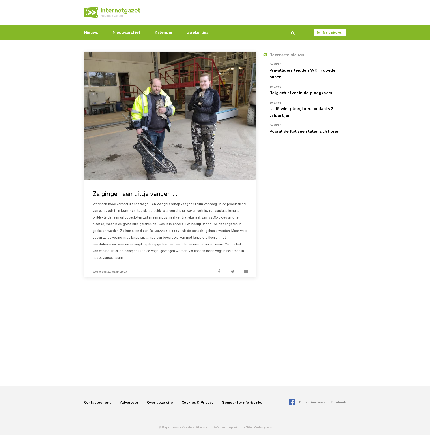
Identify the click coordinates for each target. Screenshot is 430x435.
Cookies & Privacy (197, 402)
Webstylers (263, 427)
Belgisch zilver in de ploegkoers (300, 92)
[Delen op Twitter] (232, 271)
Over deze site (160, 402)
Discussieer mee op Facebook (322, 402)
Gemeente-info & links (242, 402)
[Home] (112, 12)
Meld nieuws (332, 32)
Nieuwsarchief (126, 32)
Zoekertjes (198, 32)
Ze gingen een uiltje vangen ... (135, 194)
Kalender (164, 32)
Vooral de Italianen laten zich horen (304, 131)
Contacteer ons (97, 402)
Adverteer (129, 402)
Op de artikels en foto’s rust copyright (212, 427)
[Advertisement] (246, 12)
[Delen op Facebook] (219, 271)
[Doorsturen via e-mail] (246, 271)
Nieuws (91, 32)
